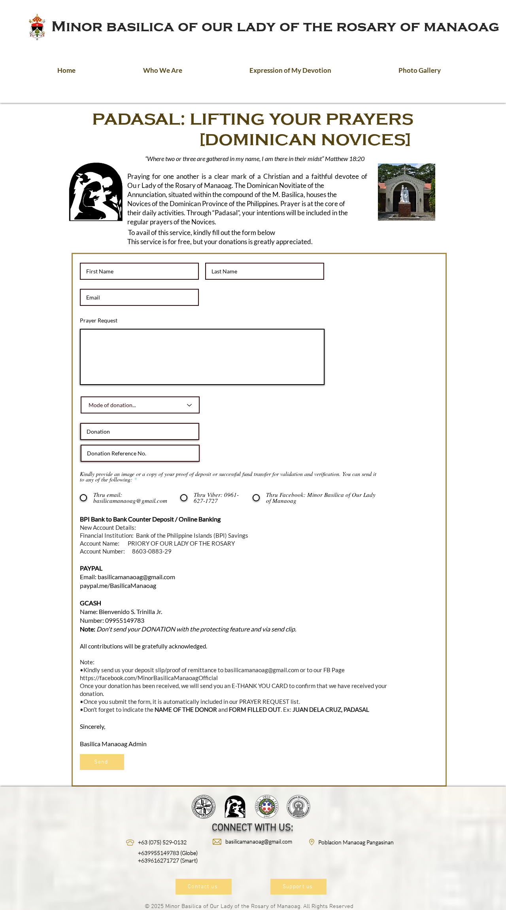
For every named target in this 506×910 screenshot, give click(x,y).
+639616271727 (158, 860)
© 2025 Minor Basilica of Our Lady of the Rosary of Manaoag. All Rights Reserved (249, 906)
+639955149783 (158, 852)
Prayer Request (98, 320)
